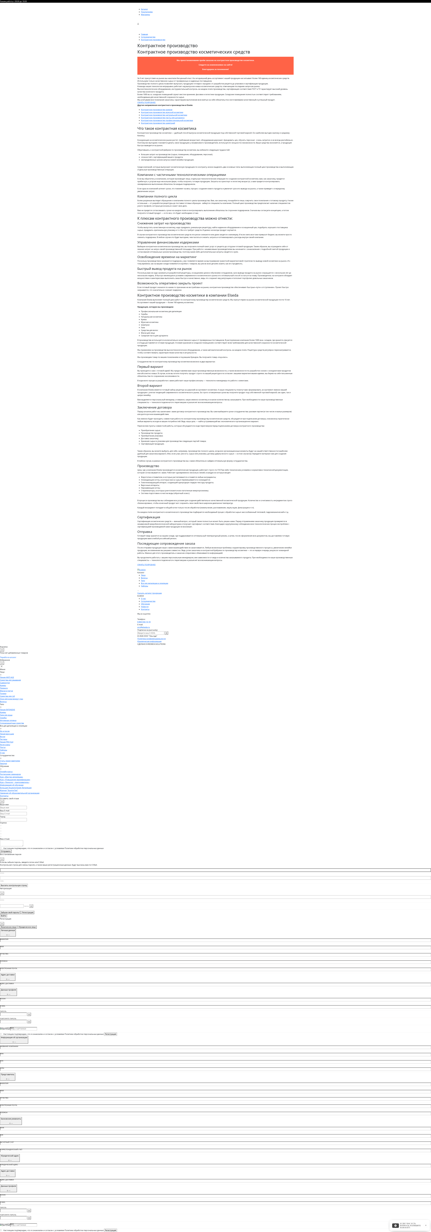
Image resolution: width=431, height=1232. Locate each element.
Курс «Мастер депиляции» (11, 777)
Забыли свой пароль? (10, 912)
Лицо (143, 575)
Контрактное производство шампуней (158, 123)
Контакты (145, 609)
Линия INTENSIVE (7, 709)
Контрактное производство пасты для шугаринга (162, 118)
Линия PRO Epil (6, 742)
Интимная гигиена (8, 720)
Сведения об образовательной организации (19, 793)
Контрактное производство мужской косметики (162, 112)
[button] (2, 666)
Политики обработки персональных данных (84, 848)
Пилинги (4, 688)
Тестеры (3, 739)
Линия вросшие (7, 734)
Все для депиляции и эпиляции (154, 583)
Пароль (3, 1011)
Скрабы (3, 718)
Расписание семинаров (10, 774)
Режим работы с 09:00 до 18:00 (13, 1)
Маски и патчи (6, 691)
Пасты (2, 747)
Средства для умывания (10, 680)
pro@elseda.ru (143, 627)
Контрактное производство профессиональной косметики (167, 120)
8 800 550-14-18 (144, 622)
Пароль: (26, 906)
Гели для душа (6, 715)
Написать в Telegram (395, 1225)
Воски (2, 736)
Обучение (145, 604)
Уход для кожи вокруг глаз (11, 699)
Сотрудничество (148, 601)
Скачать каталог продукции (149, 593)
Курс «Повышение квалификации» (15, 779)
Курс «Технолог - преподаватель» (14, 782)
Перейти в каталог (8, 657)
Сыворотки (5, 683)
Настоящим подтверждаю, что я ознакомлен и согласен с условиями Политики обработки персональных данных (53, 1034)
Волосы (144, 578)
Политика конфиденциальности (151, 638)
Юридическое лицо (27, 927)
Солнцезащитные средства (12, 723)
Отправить (6, 851)
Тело (143, 580)
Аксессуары (5, 744)
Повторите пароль (8, 1018)
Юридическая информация (149, 641)
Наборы (144, 586)
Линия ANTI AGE (7, 677)
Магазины (145, 14)
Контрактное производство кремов (156, 109)
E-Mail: (2, 881)
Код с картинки (7, 1028)
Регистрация (27, 912)
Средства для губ (7, 696)
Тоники (3, 693)
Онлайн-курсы (6, 771)
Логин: (2, 873)
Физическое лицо (8, 927)
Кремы (3, 685)
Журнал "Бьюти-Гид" (9, 790)
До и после (5, 731)
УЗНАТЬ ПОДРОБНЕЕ (146, 102)
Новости (144, 606)
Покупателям (147, 12)
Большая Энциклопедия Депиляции (16, 787)
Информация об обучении (11, 785)
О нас (143, 598)
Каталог (144, 9)
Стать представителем (10, 761)
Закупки (3, 763)
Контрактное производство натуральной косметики (164, 115)
